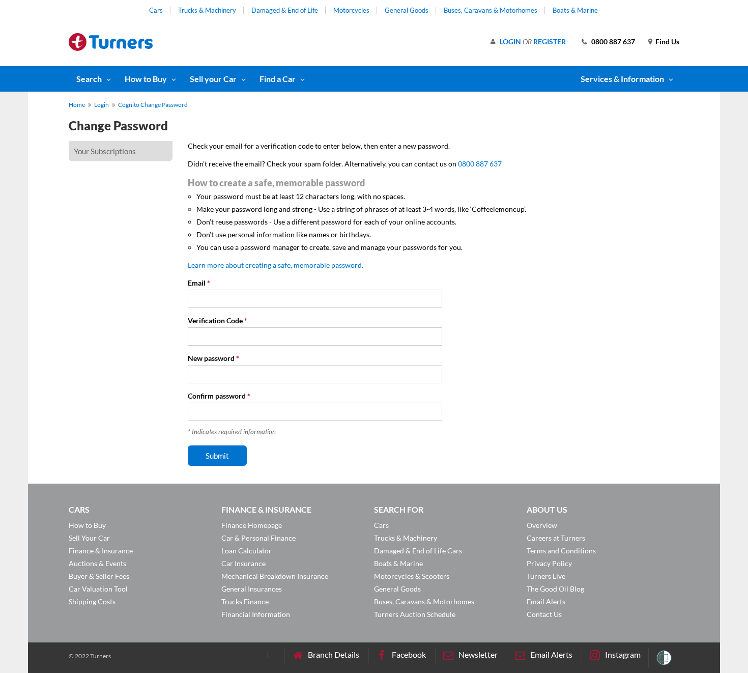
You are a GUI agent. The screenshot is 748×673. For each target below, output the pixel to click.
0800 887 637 (613, 41)
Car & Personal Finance (258, 538)
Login (510, 41)
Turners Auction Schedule (414, 614)
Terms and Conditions (561, 550)
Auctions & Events (97, 563)
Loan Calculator (246, 550)
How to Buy (146, 78)
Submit (217, 455)
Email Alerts (546, 601)
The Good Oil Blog (555, 588)
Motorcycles (351, 10)
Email (199, 282)
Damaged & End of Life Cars (418, 550)
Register (549, 41)
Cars (156, 10)
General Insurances (251, 588)
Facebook (409, 654)
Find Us (667, 41)
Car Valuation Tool (98, 588)
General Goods (406, 10)
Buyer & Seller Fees (99, 576)
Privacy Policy (549, 563)
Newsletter (478, 654)
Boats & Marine (575, 10)
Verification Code (217, 320)
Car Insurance (243, 563)
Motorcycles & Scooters (411, 576)
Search (89, 78)
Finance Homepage (251, 525)
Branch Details (333, 654)
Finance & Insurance (101, 550)
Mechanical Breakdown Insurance (274, 576)
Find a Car (278, 78)
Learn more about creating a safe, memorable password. (275, 265)
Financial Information (255, 614)
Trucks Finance (245, 601)
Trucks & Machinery (207, 10)
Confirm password (219, 395)
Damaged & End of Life (284, 10)
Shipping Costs (92, 601)
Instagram (623, 654)
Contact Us (544, 614)
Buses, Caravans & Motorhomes (490, 10)
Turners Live (546, 576)
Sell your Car (213, 78)
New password (213, 358)
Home (77, 104)
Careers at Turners (556, 538)
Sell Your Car (89, 538)
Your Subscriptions (105, 151)
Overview (542, 525)
